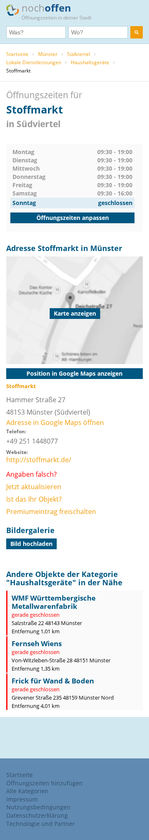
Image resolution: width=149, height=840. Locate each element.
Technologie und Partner (40, 824)
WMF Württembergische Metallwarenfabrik (54, 602)
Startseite (17, 54)
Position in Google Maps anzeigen (74, 373)
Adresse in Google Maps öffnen (55, 422)
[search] (136, 32)
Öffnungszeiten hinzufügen (44, 783)
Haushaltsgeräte (90, 62)
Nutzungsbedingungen (38, 807)
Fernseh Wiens (37, 643)
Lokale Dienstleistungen (33, 62)
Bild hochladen (31, 544)
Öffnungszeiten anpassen (72, 218)
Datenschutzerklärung (37, 815)
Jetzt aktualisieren (33, 486)
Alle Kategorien (27, 791)
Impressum (22, 799)
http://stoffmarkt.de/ (38, 459)
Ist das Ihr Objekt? (34, 499)
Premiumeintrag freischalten (51, 511)
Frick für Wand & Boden (53, 681)
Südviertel (78, 54)
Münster (48, 54)
